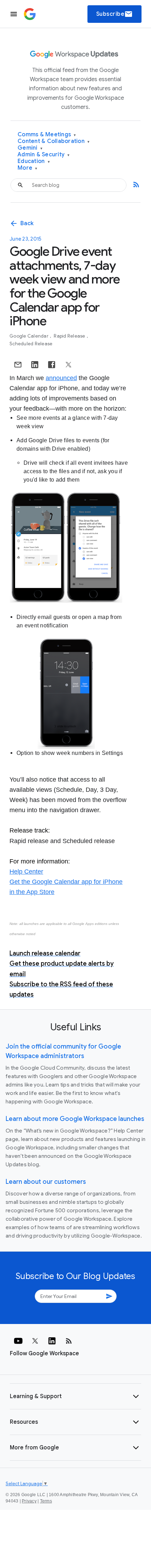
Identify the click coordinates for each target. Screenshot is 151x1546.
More (28, 168)
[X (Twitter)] (35, 1340)
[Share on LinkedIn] (34, 364)
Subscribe (114, 14)
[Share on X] (68, 364)
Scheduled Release (30, 344)
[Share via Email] (17, 364)
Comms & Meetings (47, 134)
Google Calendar (29, 336)
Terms (46, 1501)
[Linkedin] (52, 1340)
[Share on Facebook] (51, 364)
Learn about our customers (46, 1182)
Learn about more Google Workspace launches (75, 1119)
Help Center (26, 871)
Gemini (30, 148)
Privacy (29, 1501)
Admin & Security (44, 154)
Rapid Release (70, 336)
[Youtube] (18, 1340)
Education (34, 161)
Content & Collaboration (54, 141)
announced (61, 377)
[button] (75, 1396)
